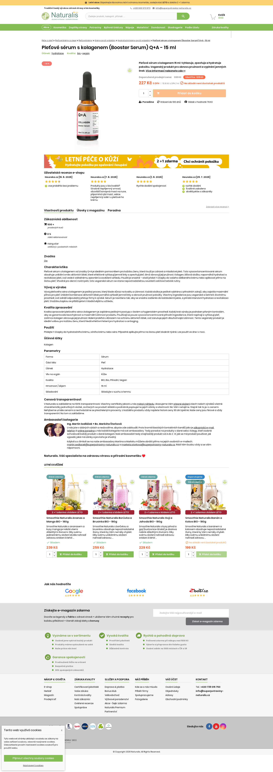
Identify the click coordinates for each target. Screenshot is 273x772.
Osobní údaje (172, 687)
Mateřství (143, 27)
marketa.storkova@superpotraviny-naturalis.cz (148, 444)
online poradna (86, 430)
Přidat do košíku (179, 93)
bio (79, 53)
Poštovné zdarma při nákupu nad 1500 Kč (167, 640)
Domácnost (158, 27)
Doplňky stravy (78, 27)
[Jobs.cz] (85, 726)
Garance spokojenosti (68, 657)
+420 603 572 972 (141, 8)
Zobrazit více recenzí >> (217, 206)
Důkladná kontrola (119, 648)
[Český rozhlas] (69, 726)
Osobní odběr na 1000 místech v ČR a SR (166, 648)
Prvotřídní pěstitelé (119, 640)
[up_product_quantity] (54, 552)
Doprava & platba (114, 687)
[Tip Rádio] (100, 726)
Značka (49, 256)
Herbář (47, 691)
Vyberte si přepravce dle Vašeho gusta (166, 644)
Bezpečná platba (64, 666)
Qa (45, 260)
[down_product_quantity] (54, 555)
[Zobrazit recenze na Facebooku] (136, 591)
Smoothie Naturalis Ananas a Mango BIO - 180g (65, 519)
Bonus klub (110, 691)
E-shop (48, 687)
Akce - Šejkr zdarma (116, 703)
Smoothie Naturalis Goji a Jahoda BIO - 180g (155, 519)
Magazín (223, 34)
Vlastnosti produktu (59, 210)
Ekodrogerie (175, 27)
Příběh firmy (141, 691)
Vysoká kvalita (117, 636)
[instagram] (223, 726)
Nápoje (130, 27)
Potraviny (95, 27)
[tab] (59, 210)
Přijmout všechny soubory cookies (33, 758)
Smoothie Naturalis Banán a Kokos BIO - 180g (203, 519)
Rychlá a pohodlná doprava (164, 636)
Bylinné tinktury (113, 27)
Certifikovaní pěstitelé (86, 687)
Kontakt (202, 679)
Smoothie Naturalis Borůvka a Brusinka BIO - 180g (112, 519)
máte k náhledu (145, 403)
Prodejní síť (50, 699)
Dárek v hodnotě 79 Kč (200, 102)
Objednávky (172, 691)
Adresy (169, 695)
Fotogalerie (141, 699)
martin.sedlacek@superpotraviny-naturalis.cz (93, 444)
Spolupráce (80, 707)
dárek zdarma (56, 477)
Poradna (114, 210)
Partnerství (111, 711)
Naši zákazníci (82, 699)
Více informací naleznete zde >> (165, 70)
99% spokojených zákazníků (69, 670)
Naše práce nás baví (65, 648)
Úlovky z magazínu (91, 210)
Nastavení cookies (33, 765)
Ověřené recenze (84, 703)
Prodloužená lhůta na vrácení (70, 662)
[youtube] (216, 726)
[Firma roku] (136, 738)
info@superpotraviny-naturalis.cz (173, 8)
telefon (71, 430)
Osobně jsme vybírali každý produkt (73, 640)
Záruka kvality (220, 27)
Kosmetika (60, 27)
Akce (46, 27)
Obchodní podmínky (176, 699)
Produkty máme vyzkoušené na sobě (74, 644)
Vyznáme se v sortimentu (71, 636)
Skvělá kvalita (116, 644)
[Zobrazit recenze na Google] (74, 591)
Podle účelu (192, 27)
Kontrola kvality (82, 695)
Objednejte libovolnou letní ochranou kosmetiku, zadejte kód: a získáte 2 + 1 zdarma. (139, 2)
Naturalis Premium (115, 707)
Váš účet (171, 679)
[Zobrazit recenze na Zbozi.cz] (198, 591)
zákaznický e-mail (204, 427)
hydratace (58, 53)
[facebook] (209, 726)
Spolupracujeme (144, 695)
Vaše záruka (81, 691)
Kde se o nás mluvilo (146, 687)
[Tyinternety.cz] (108, 726)
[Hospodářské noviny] (93, 726)
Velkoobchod (112, 695)
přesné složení (182, 403)
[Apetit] (77, 726)
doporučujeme (195, 477)
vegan (86, 53)
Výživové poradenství (117, 699)
